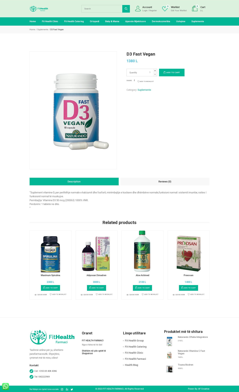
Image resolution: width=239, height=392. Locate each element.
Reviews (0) (165, 181)
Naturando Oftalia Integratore (193, 337)
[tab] (74, 181)
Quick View (42, 294)
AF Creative (203, 389)
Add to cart (173, 72)
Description (74, 181)
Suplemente (144, 89)
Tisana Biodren (185, 364)
